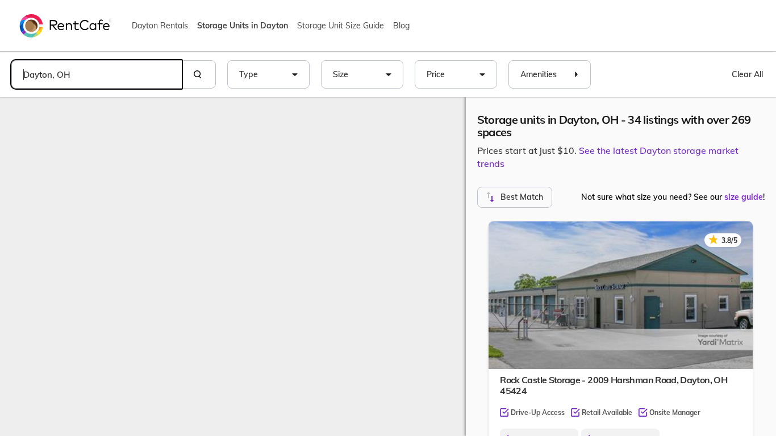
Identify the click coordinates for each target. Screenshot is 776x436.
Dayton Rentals (160, 25)
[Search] (199, 74)
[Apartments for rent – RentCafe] (65, 25)
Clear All (747, 74)
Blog (401, 25)
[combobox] (96, 74)
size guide (743, 197)
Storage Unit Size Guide (340, 25)
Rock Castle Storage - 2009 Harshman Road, (613, 385)
